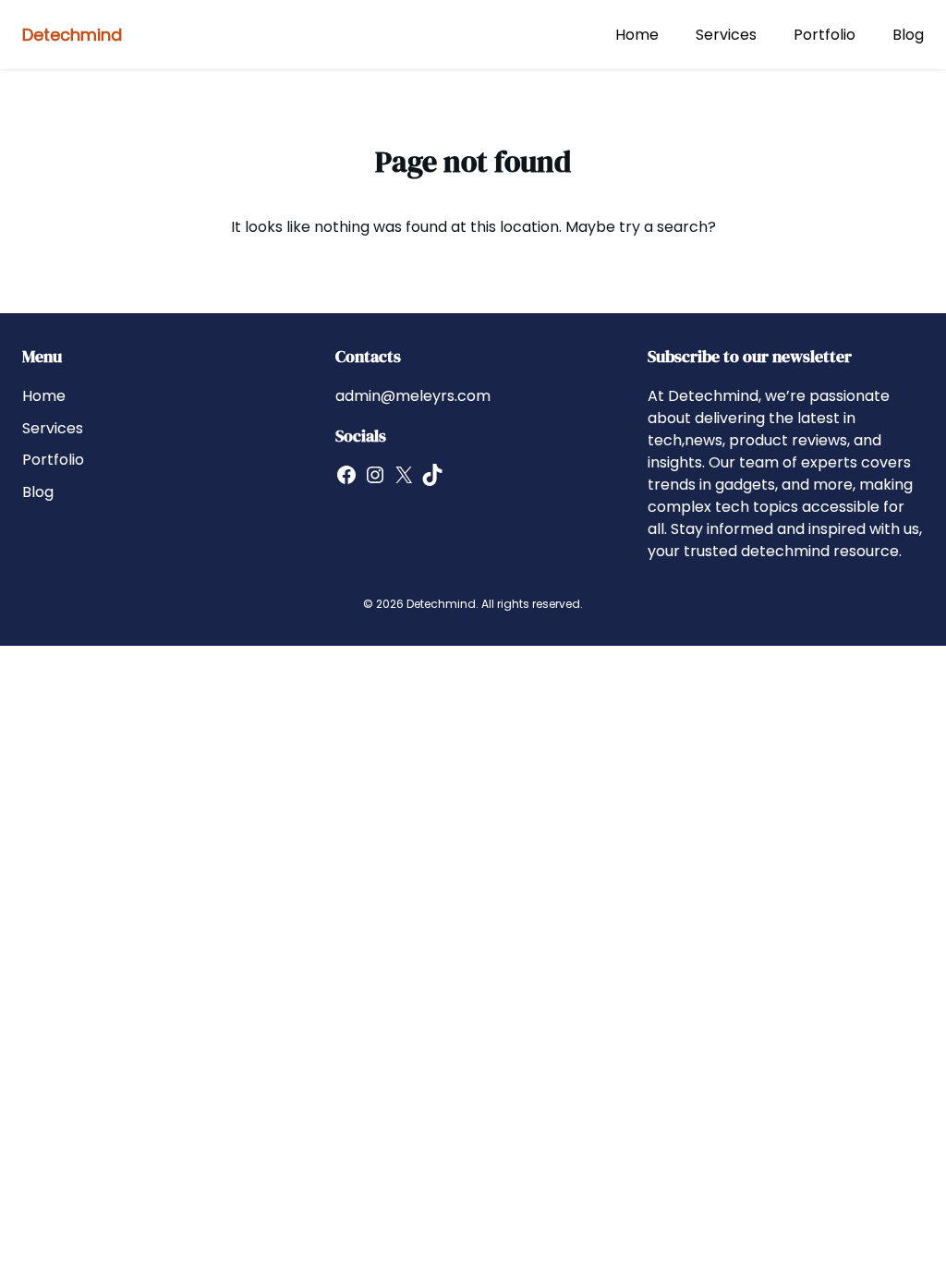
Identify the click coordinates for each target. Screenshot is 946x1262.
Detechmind (72, 34)
